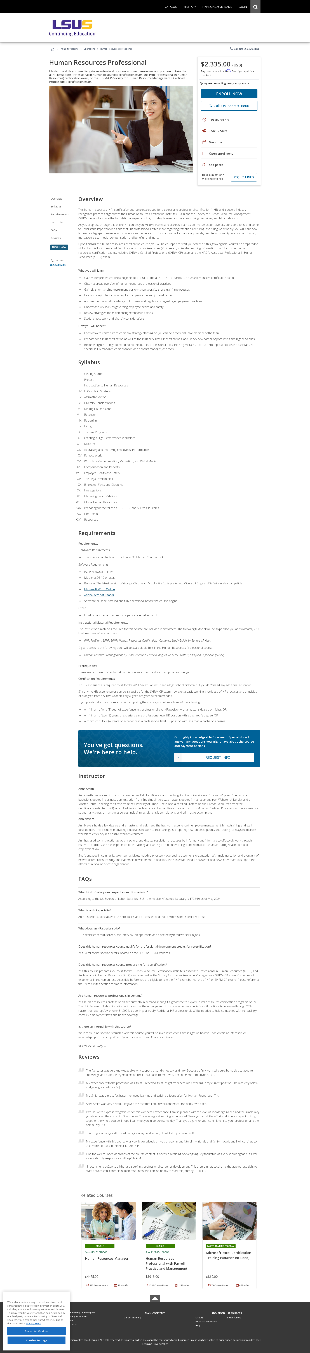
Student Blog (234, 1317)
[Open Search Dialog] (255, 6)
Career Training (132, 1317)
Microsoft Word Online (99, 589)
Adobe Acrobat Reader (99, 595)
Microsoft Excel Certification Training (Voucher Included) (228, 1255)
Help (198, 1325)
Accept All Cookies (36, 1331)
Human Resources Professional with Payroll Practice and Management (166, 1263)
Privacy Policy (160, 1343)
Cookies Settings (36, 1340)
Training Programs (69, 48)
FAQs (54, 230)
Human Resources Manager (106, 1258)
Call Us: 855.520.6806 (244, 49)
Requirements (60, 214)
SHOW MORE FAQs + (92, 1046)
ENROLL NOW (229, 93)
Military (199, 1317)
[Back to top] (155, 1312)
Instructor (57, 222)
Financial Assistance (206, 1321)
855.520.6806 (58, 265)
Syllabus (56, 206)
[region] (36, 1321)
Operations (89, 48)
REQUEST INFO (244, 177)
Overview (56, 198)
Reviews (56, 238)
